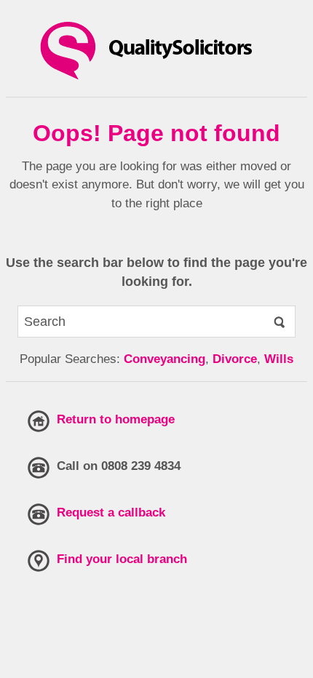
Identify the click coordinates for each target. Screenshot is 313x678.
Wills (278, 359)
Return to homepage (116, 419)
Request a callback (111, 512)
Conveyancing (164, 359)
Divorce (235, 359)
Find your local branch (122, 559)
